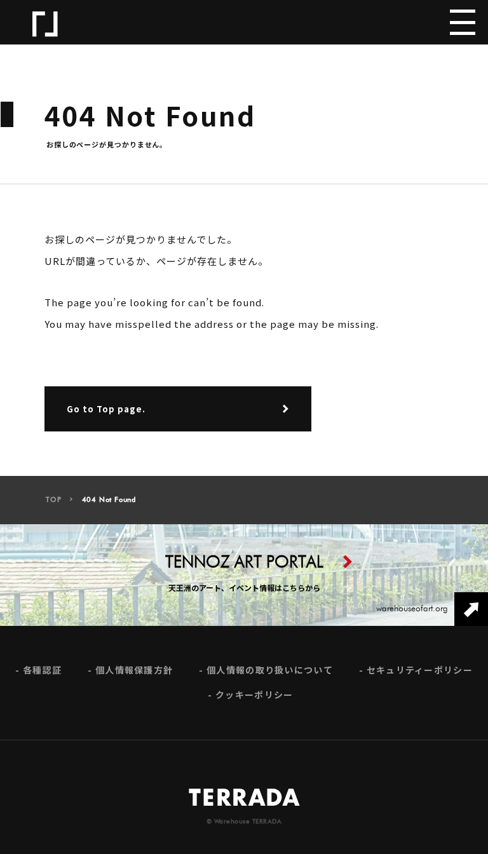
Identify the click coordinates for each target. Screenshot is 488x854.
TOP (53, 499)
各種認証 (42, 670)
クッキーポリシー (254, 695)
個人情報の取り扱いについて (270, 670)
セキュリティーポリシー (420, 670)
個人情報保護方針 (134, 670)
